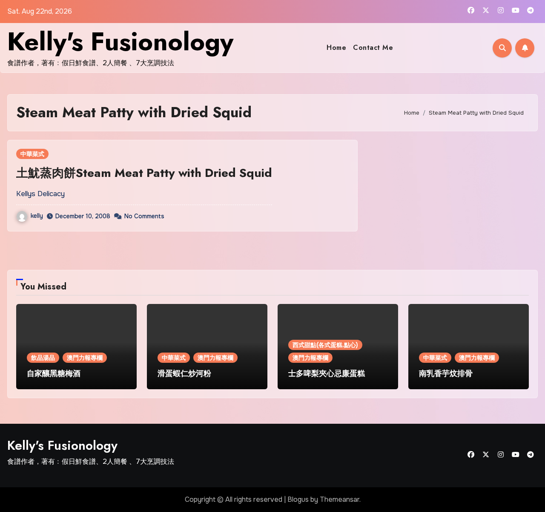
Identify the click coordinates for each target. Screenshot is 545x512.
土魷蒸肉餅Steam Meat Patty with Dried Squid (144, 173)
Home (336, 47)
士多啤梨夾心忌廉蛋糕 (326, 373)
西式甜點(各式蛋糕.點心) (325, 345)
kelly (37, 216)
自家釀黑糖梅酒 (53, 373)
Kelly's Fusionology (120, 41)
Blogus (298, 499)
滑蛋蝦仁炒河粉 (184, 373)
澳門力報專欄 (85, 358)
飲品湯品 (43, 358)
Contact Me (373, 47)
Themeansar (339, 499)
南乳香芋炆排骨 (446, 373)
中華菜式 (32, 154)
